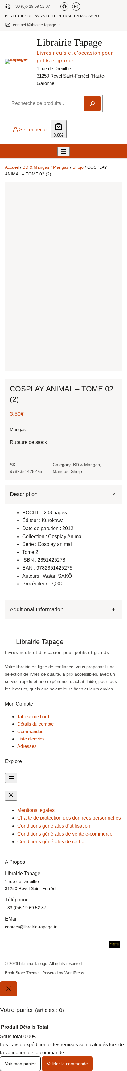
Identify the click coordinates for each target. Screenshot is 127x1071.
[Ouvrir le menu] (63, 151)
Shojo (78, 167)
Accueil (12, 167)
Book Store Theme (22, 973)
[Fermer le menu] (11, 796)
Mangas (61, 167)
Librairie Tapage (69, 42)
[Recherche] (92, 103)
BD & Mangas (36, 167)
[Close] (8, 988)
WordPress (74, 973)
